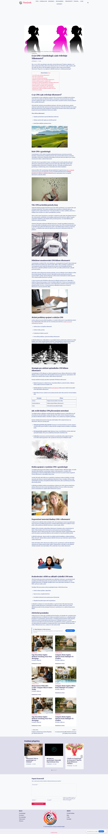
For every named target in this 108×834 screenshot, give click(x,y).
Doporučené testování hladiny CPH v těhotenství (43, 86)
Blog (68, 815)
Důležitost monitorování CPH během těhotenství (43, 79)
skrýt (49, 72)
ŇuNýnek (35, 61)
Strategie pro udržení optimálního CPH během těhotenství (45, 82)
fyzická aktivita (55, 387)
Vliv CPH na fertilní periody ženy (39, 78)
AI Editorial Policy (54, 832)
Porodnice (21, 815)
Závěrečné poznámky (37, 89)
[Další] (82, 756)
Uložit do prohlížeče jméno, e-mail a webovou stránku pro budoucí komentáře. (69, 798)
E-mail (50, 800)
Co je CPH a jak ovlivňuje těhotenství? (40, 75)
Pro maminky (22, 817)
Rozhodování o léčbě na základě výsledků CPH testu (44, 88)
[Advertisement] (54, 12)
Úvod (37, 1)
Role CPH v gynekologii (37, 76)
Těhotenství (68, 1)
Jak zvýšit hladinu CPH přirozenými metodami (42, 84)
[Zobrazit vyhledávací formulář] (88, 3)
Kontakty (59, 4)
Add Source (101, 831)
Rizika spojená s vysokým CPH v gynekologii (42, 85)
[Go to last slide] (26, 756)
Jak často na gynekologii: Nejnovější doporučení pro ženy (54, 760)
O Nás (81, 1)
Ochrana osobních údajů (58, 826)
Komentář (35, 784)
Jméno (34, 800)
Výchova (21, 821)
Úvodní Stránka (70, 813)
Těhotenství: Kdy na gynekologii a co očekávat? (32, 760)
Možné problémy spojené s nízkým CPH (41, 81)
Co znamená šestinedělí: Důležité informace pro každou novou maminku (65, 731)
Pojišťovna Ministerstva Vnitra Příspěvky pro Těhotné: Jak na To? (42, 731)
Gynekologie (43, 1)
